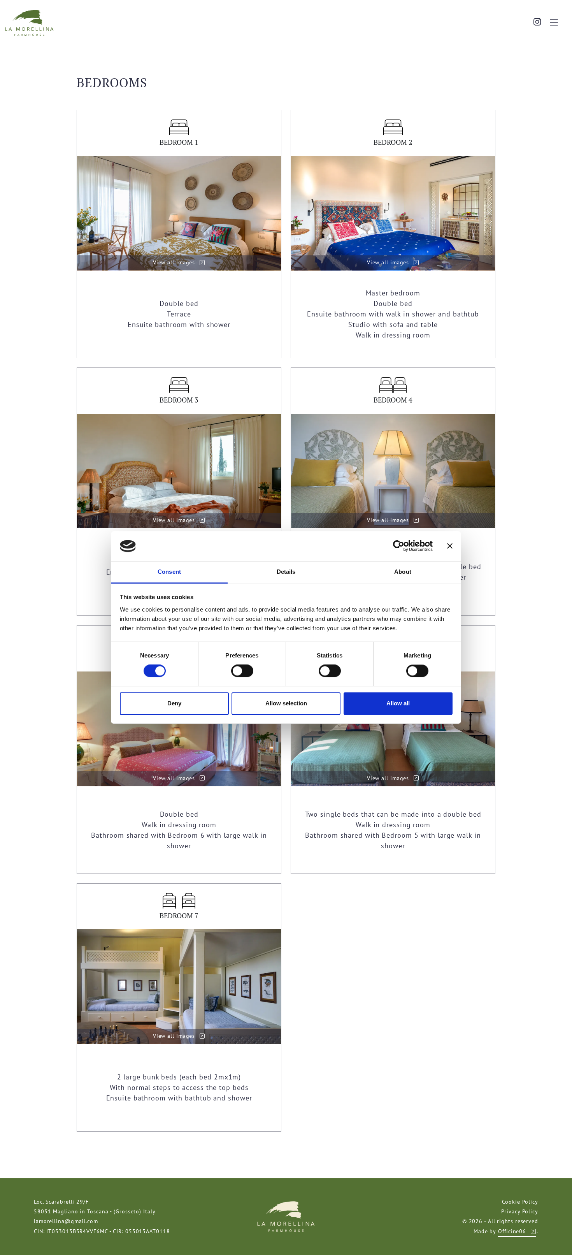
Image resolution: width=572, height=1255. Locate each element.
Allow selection (286, 703)
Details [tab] (286, 571)
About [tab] (402, 571)
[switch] (242, 671)
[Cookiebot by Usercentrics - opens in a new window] (399, 546)
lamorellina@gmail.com (66, 1221)
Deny (174, 703)
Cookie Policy (520, 1201)
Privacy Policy (519, 1211)
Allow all (398, 703)
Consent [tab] (169, 571)
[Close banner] (450, 546)
